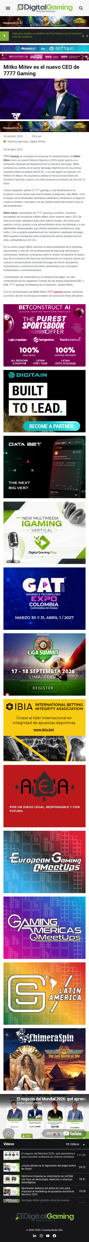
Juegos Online (37, 141)
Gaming (12, 141)
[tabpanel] (44, 1116)
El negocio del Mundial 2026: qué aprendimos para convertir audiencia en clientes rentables (48, 1155)
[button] (8, 8)
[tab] (44, 1155)
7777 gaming (55, 291)
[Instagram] (41, 1236)
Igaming (23, 141)
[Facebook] (54, 1236)
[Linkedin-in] (34, 1236)
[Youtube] (48, 1236)
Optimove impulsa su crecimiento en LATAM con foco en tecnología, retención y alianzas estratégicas (47, 1179)
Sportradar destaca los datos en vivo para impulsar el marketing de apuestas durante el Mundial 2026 (47, 1191)
